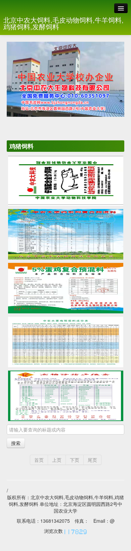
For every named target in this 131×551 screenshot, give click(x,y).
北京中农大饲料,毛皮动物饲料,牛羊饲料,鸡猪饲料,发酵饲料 (63, 23)
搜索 (15, 443)
